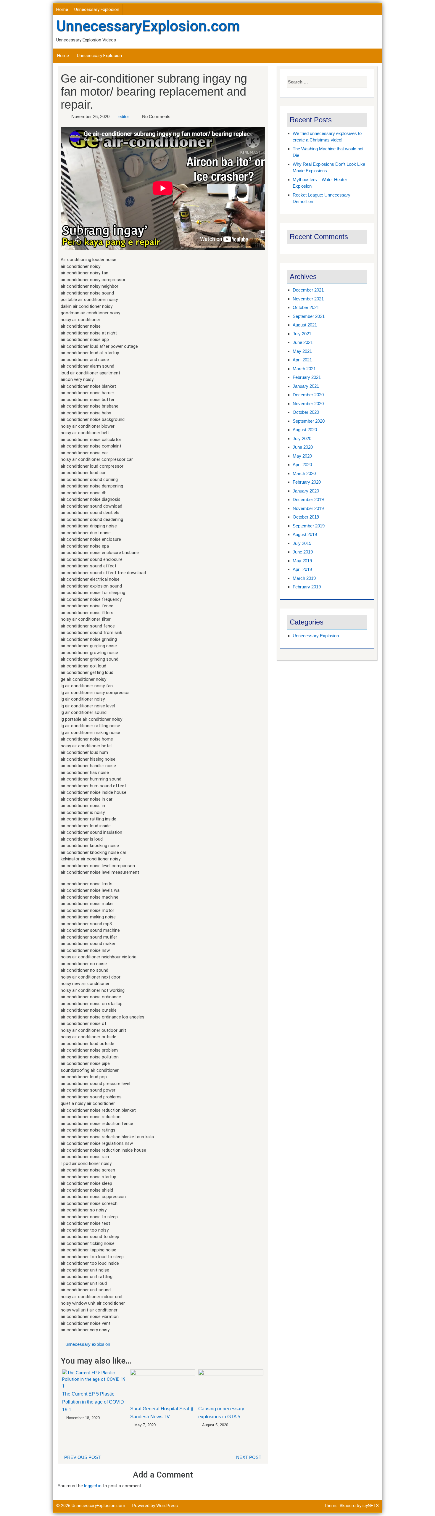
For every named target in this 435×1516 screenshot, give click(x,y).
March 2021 (304, 368)
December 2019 (308, 499)
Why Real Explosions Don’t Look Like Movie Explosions (329, 167)
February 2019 (307, 586)
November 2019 (308, 508)
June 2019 (303, 551)
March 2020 (304, 473)
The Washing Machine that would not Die (328, 152)
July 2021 (302, 333)
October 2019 (306, 516)
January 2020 (306, 490)
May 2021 (302, 351)
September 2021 (309, 316)
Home (62, 9)
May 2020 (302, 455)
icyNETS (370, 1505)
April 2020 (302, 464)
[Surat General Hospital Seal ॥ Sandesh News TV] (162, 1386)
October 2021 (306, 307)
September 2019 (309, 525)
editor (123, 116)
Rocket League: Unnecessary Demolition (321, 198)
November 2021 (308, 298)
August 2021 (305, 324)
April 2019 (302, 569)
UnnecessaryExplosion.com (148, 26)
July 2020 (302, 438)
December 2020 (308, 394)
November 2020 (308, 403)
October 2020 (306, 412)
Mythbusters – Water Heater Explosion (320, 183)
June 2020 (303, 447)
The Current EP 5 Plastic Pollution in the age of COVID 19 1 (93, 1401)
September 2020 (309, 421)
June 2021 (303, 342)
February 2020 (307, 482)
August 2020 (305, 429)
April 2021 (302, 359)
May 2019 (302, 560)
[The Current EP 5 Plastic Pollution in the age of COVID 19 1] (94, 1379)
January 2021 (306, 386)
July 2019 (302, 543)
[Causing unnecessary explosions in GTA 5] (230, 1386)
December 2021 (308, 289)
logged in (93, 1485)
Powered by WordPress (155, 1505)
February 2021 (307, 377)
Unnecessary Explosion (96, 9)
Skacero (348, 1505)
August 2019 (305, 534)
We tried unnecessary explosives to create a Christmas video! (327, 137)
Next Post (248, 1457)
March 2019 (304, 578)
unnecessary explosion (87, 1344)
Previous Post (82, 1457)
